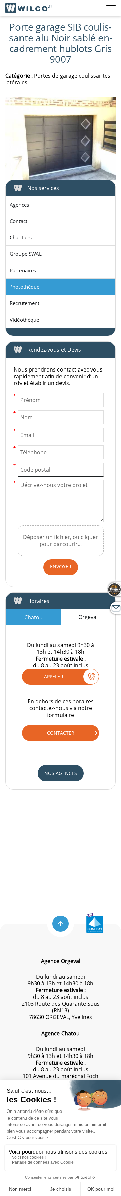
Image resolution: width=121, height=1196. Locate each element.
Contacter (60, 733)
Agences (19, 204)
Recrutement (24, 303)
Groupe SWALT (27, 253)
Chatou (33, 617)
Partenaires (23, 270)
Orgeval (88, 617)
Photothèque (24, 286)
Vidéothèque (24, 319)
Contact (18, 221)
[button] (60, 923)
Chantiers (21, 237)
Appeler (53, 676)
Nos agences (60, 773)
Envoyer (60, 566)
